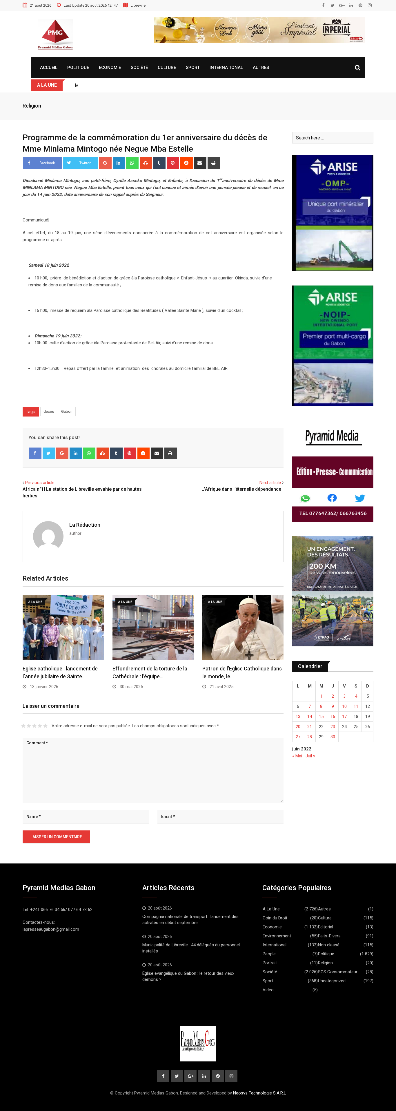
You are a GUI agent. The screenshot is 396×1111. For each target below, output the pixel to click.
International (226, 67)
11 (356, 706)
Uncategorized (332, 980)
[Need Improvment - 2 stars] (29, 726)
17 (344, 716)
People (269, 954)
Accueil (48, 67)
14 (309, 716)
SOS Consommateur (337, 971)
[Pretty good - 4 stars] (40, 726)
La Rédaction (84, 525)
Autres (261, 67)
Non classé (328, 945)
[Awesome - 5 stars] (45, 726)
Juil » (310, 756)
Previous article (40, 482)
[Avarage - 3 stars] (34, 726)
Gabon (66, 411)
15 (321, 716)
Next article (270, 482)
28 (309, 736)
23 (332, 726)
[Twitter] (49, 453)
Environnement (277, 936)
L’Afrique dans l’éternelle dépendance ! (242, 489)
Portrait (270, 962)
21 (309, 726)
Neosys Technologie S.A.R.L (259, 1093)
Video (268, 989)
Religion (32, 106)
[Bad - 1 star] (23, 726)
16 (332, 716)
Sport (193, 67)
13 (298, 716)
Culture (167, 67)
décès (48, 411)
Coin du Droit (275, 918)
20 (298, 726)
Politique (78, 67)
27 (298, 736)
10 (344, 706)
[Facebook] (35, 453)
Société (139, 67)
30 (332, 736)
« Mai (297, 756)
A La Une (271, 909)
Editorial (325, 927)
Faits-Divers (329, 936)
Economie (110, 67)
